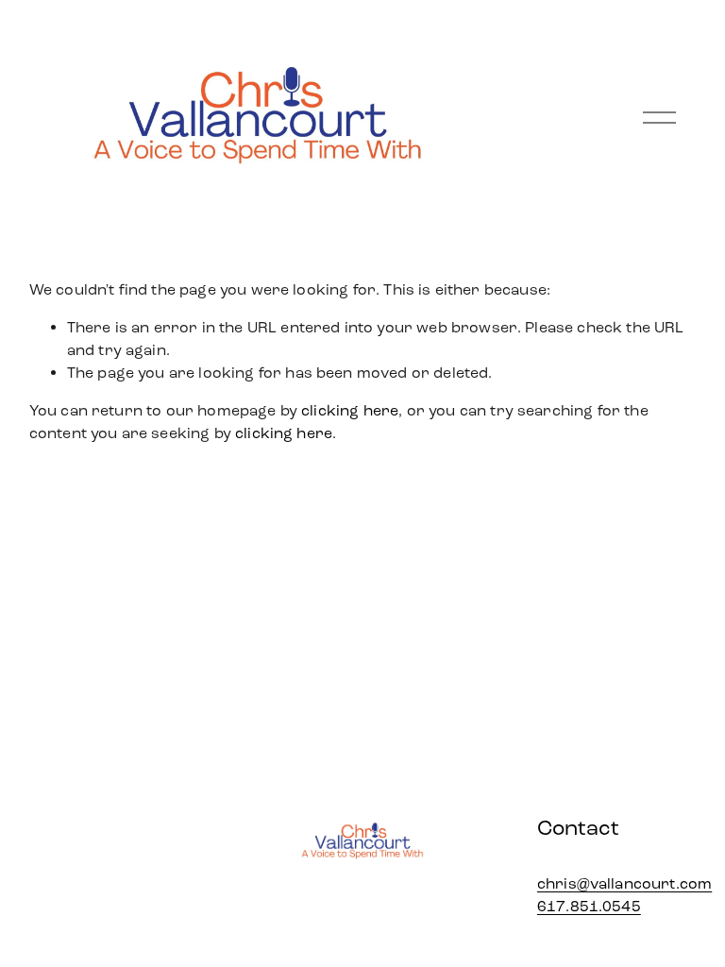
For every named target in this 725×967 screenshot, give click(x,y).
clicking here (349, 410)
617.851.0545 (589, 906)
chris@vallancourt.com (624, 883)
